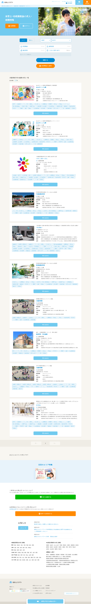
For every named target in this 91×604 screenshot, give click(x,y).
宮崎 (33, 559)
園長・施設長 (49, 556)
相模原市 (73, 545)
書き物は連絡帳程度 (58, 244)
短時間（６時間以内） (37, 175)
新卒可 (14, 104)
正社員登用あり (52, 106)
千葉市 (60, 545)
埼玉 (22, 545)
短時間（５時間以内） (27, 384)
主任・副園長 (74, 554)
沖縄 (38, 559)
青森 (28, 552)
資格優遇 (71, 246)
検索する (45, 60)
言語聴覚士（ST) (58, 562)
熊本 (21, 559)
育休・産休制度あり (17, 106)
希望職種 (33, 46)
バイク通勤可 (20, 108)
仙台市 (51, 545)
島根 (26, 557)
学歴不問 (60, 141)
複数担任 (66, 106)
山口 (23, 557)
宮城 (23, 552)
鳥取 (29, 557)
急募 (26, 108)
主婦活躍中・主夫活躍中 (42, 106)
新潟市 (77, 545)
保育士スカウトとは (56, 1)
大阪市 (63, 546)
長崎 (27, 559)
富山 (27, 554)
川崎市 (68, 545)
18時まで (25, 246)
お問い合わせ (48, 593)
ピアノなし (67, 104)
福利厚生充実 (59, 106)
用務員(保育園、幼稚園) (64, 564)
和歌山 (29, 547)
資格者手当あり (23, 177)
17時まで (60, 317)
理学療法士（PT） (74, 560)
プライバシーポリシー (50, 590)
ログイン (27, 26)
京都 (21, 547)
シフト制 (62, 108)
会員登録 (13, 26)
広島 (18, 557)
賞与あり (56, 104)
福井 (33, 554)
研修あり (30, 108)
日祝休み (74, 108)
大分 (30, 559)
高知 (40, 557)
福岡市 (56, 548)
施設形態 (33, 50)
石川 (24, 554)
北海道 (19, 552)
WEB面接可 (36, 246)
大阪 (15, 547)
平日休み (41, 248)
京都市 (59, 546)
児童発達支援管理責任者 (64, 560)
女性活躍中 (43, 108)
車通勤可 (50, 104)
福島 (25, 552)
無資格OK (15, 244)
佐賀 (36, 559)
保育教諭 (58, 554)
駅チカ (30, 175)
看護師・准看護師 (50, 558)
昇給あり (61, 104)
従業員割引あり (23, 179)
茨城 (27, 545)
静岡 (18, 550)
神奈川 (18, 545)
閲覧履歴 (70, 3)
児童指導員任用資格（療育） (52, 560)
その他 (58, 566)
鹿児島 (23, 559)
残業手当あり (33, 106)
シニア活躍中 (43, 246)
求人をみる (45, 113)
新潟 (19, 554)
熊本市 (59, 548)
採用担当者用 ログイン (71, 593)
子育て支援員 (68, 554)
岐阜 (21, 550)
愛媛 (32, 557)
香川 (35, 557)
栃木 (30, 545)
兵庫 (18, 547)
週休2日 (58, 250)
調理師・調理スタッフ (57, 556)
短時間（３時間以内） (47, 384)
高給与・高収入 (25, 106)
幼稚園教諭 (52, 554)
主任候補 (14, 175)
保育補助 (62, 554)
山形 (34, 552)
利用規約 (47, 588)
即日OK (14, 108)
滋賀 (24, 547)
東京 (15, 545)
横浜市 (64, 545)
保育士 (47, 554)
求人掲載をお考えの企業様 (67, 1)
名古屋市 (56, 546)
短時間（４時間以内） (17, 384)
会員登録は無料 (13, 509)
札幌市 (47, 545)
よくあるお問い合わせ (38, 593)
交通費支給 (44, 104)
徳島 (37, 557)
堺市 (67, 546)
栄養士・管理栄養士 (67, 556)
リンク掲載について (37, 590)
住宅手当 (45, 210)
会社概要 (47, 585)
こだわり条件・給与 (60, 50)
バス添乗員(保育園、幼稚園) (52, 564)
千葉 (25, 545)
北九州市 (52, 548)
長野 (22, 554)
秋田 (37, 552)
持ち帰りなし (38, 104)
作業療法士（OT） (50, 562)
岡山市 (74, 546)
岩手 (31, 552)
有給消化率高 (72, 106)
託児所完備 (25, 175)
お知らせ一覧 (23, 527)
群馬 (33, 545)
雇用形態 (60, 46)
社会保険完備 (36, 108)
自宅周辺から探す (47, 65)
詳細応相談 (49, 108)
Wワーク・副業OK (35, 386)
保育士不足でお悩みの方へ (48, 601)
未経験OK (19, 104)
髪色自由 (20, 246)
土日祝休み (21, 139)
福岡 (18, 559)
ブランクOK (25, 104)
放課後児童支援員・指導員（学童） (61, 558)
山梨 (30, 554)
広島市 (47, 548)
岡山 (21, 557)
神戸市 (70, 546)
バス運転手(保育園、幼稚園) (68, 562)
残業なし (31, 104)
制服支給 (28, 250)
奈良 (26, 547)
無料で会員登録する (46, 513)
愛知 (15, 550)
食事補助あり (70, 281)
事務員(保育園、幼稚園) (51, 566)
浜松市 (51, 546)
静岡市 (47, 546)
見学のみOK (56, 108)
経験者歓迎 (68, 108)
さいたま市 (56, 545)
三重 (24, 550)
